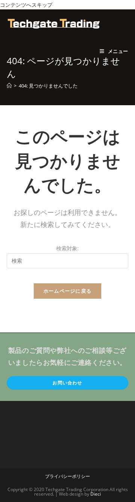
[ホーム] (9, 85)
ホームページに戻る (68, 290)
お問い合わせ (67, 383)
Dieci (95, 494)
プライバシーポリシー (67, 476)
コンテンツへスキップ (26, 4)
